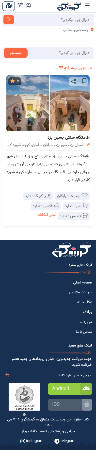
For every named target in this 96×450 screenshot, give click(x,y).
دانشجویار (29, 431)
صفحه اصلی (82, 282)
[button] (73, 81)
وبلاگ (87, 312)
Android (60, 389)
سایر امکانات (46, 215)
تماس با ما (84, 332)
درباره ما (86, 322)
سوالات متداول (80, 292)
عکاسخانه (84, 302)
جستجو (15, 53)
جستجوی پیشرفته (77, 68)
